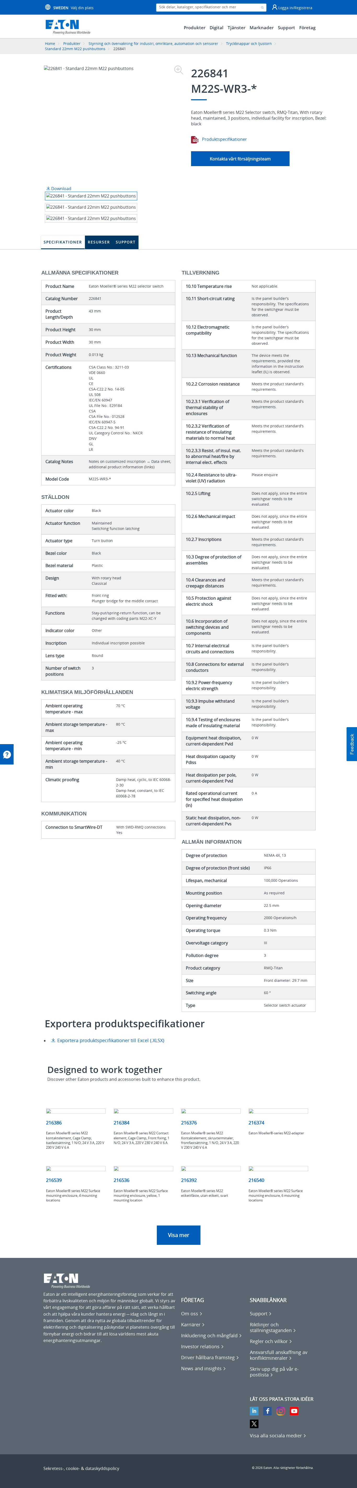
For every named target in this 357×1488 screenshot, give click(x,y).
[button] (352, 744)
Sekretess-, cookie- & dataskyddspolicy (81, 1468)
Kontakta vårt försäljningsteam (240, 159)
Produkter (71, 43)
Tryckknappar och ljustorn (249, 43)
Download (60, 188)
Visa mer (178, 1235)
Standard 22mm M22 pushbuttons (75, 48)
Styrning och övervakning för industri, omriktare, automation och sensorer (153, 43)
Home (50, 43)
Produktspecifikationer (224, 139)
